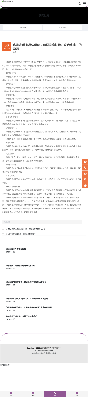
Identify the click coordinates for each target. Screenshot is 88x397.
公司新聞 (62, 27)
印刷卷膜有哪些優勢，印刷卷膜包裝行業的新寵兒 (26, 282)
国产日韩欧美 (5, 365)
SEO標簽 (53, 353)
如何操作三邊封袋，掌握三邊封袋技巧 (22, 234)
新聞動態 (44, 15)
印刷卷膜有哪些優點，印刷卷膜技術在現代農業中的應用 (29, 307)
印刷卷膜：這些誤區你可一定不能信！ (21, 266)
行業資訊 (22, 27)
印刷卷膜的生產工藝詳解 (16, 249)
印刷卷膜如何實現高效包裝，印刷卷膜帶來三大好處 (26, 229)
